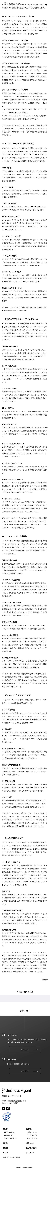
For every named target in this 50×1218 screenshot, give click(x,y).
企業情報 (5, 1160)
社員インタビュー (32, 1155)
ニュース (5, 1169)
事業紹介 (5, 1146)
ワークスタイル (32, 1152)
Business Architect (10, 1155)
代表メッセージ (32, 1149)
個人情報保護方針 (31, 1165)
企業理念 (5, 1165)
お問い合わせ (30, 1160)
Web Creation (8, 1152)
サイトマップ (30, 1169)
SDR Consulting (9, 1149)
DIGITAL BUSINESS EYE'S (11, 1174)
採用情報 (29, 1146)
